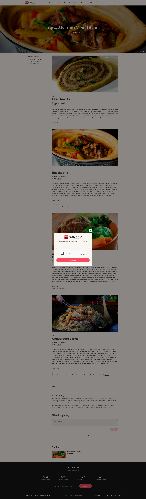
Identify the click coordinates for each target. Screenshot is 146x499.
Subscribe (73, 260)
